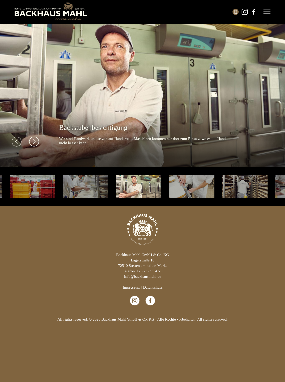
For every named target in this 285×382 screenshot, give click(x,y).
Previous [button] (17, 142)
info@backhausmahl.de (142, 276)
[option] (142, 94)
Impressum (131, 287)
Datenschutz (152, 287)
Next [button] (34, 142)
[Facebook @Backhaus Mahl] (150, 314)
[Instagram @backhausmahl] (135, 314)
